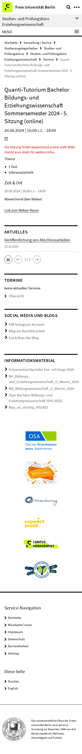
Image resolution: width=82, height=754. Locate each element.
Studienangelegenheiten (21, 48)
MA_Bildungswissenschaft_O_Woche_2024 (41, 388)
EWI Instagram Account (26, 324)
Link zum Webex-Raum (21, 210)
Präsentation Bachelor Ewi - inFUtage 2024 (41, 369)
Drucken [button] (13, 681)
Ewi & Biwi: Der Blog (24, 337)
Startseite (10, 42)
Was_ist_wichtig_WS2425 (28, 407)
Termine (48, 59)
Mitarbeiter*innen (20, 625)
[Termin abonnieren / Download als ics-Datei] (41, 139)
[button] (8, 259)
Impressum (15, 632)
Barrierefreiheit (18, 646)
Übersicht (16, 296)
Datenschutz (16, 639)
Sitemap (13, 653)
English (13, 688)
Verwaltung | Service (37, 42)
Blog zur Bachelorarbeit (27, 331)
